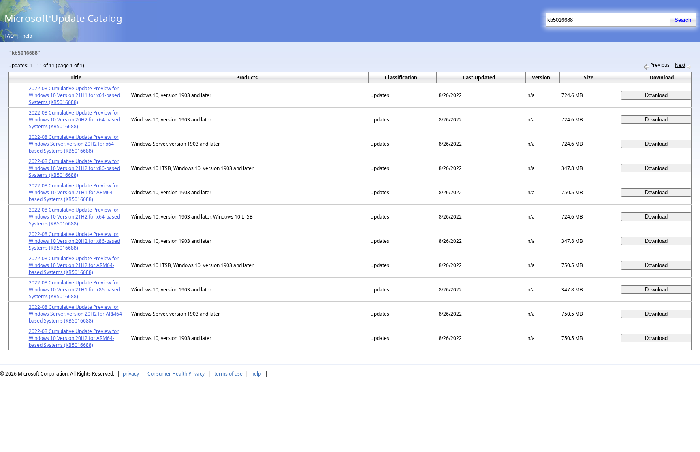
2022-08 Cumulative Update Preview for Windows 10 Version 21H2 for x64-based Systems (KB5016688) (74, 216)
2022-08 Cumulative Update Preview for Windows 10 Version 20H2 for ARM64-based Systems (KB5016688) (74, 338)
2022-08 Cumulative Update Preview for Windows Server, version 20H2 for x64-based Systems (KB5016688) (74, 144)
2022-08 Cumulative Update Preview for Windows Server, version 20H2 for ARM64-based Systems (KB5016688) (76, 313)
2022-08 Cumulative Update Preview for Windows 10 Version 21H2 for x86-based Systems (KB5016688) (74, 168)
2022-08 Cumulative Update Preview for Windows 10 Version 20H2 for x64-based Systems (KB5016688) (74, 119)
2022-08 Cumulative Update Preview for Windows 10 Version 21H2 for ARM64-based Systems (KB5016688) (74, 265)
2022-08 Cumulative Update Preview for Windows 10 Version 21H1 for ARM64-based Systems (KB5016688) (74, 192)
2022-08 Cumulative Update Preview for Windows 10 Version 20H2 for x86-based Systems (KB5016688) (74, 241)
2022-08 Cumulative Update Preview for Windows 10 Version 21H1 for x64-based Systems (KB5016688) (74, 95)
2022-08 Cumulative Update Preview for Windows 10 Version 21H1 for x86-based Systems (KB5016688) (74, 289)
